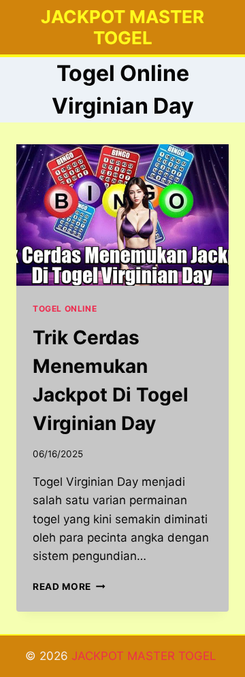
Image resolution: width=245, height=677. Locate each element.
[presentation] (122, 215)
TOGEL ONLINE (65, 308)
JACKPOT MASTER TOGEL (145, 656)
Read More (69, 586)
